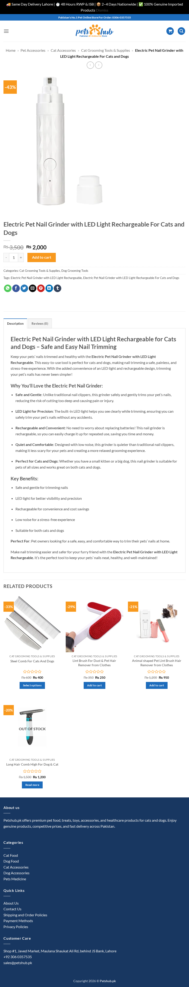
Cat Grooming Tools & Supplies (105, 50)
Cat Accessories (63, 50)
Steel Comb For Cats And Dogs (32, 661)
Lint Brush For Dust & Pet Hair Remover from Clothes (94, 663)
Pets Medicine (14, 879)
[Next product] (90, 65)
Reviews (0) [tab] (40, 323)
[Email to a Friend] (32, 288)
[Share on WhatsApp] (8, 288)
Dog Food (11, 861)
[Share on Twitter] (24, 288)
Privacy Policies (15, 926)
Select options (32, 685)
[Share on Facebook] (16, 288)
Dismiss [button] (102, 10)
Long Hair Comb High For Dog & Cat (32, 764)
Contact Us (12, 909)
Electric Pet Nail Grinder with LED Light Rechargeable (46, 278)
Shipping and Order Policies (25, 915)
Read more (32, 784)
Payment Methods (18, 920)
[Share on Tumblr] (57, 288)
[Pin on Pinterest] (41, 288)
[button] (6, 31)
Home (10, 50)
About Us (11, 903)
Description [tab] (15, 323)
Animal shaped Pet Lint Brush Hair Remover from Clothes (156, 663)
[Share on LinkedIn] (49, 288)
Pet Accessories (33, 50)
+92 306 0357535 (17, 956)
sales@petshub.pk (17, 962)
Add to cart (41, 257)
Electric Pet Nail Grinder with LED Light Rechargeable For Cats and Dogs (131, 278)
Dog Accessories (16, 873)
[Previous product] (98, 65)
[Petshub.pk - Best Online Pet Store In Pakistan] (94, 31)
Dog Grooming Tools (74, 270)
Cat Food (10, 855)
